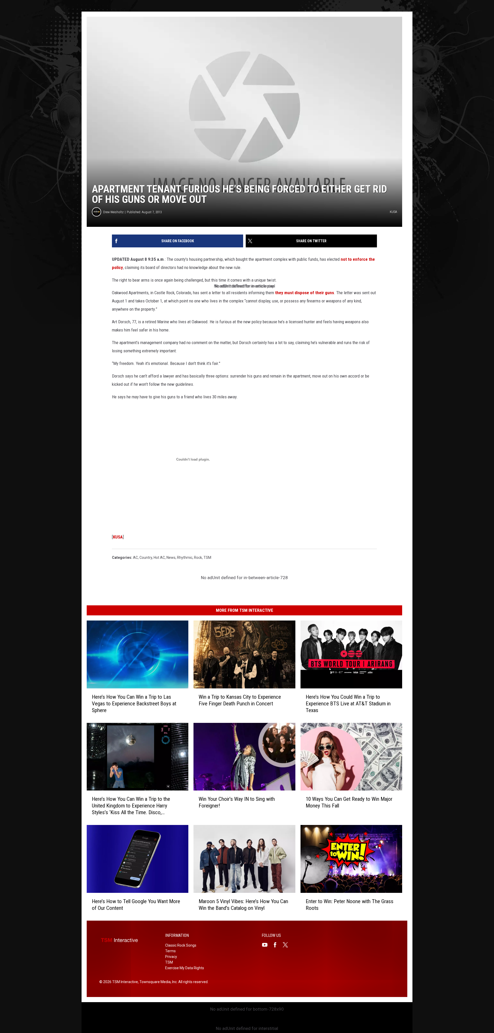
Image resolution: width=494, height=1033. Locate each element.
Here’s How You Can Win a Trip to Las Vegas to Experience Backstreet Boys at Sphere (134, 703)
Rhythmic (184, 557)
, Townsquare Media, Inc (157, 982)
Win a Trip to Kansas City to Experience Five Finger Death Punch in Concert (240, 700)
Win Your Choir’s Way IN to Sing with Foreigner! (237, 802)
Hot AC (159, 557)
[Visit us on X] (287, 945)
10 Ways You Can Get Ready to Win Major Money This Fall (349, 802)
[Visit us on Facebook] (277, 945)
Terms (170, 951)
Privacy (171, 957)
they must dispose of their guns (304, 292)
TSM (207, 557)
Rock (198, 557)
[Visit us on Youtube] (267, 945)
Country (145, 557)
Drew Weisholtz (113, 212)
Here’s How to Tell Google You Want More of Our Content (136, 904)
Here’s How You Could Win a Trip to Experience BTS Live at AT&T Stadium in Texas (348, 703)
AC (135, 557)
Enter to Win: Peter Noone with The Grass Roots (349, 904)
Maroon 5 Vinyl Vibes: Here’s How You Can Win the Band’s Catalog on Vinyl (243, 904)
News (170, 557)
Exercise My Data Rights (184, 968)
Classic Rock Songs (180, 945)
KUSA (118, 537)
